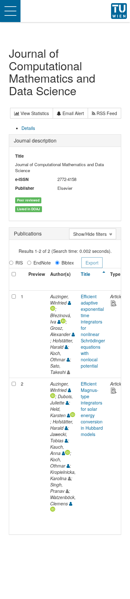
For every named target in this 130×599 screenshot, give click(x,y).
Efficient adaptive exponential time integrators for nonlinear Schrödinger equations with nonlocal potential (93, 331)
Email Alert (72, 113)
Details (28, 128)
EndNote (42, 262)
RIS (19, 262)
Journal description (35, 140)
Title (85, 274)
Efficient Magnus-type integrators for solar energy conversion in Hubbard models (92, 409)
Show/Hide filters (91, 234)
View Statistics (34, 113)
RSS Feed (106, 113)
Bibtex (68, 262)
